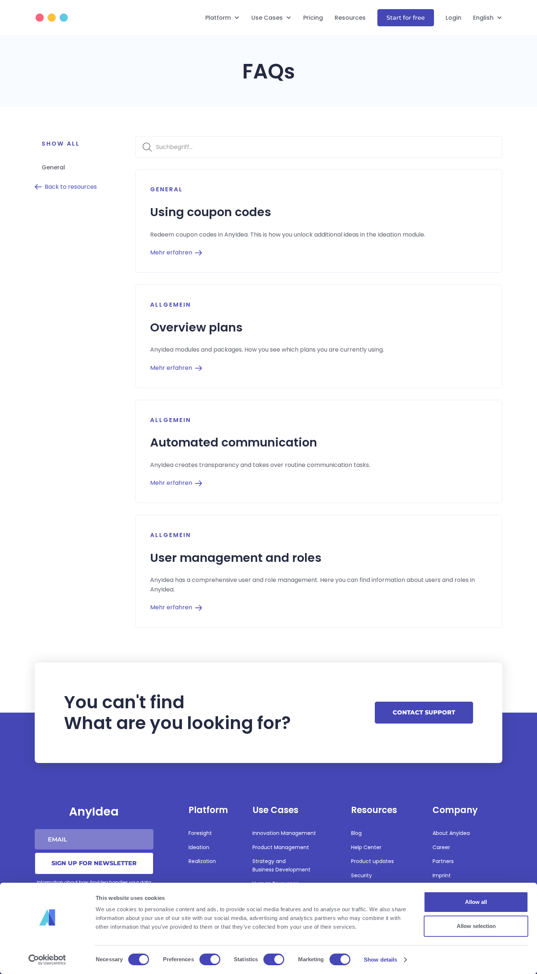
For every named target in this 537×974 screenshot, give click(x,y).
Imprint (442, 875)
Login (453, 18)
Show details (380, 959)
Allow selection (476, 926)
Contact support (424, 712)
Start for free (405, 17)
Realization (202, 861)
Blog (356, 833)
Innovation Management (284, 833)
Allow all (476, 902)
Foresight (200, 833)
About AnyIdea (451, 833)
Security (361, 875)
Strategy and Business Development (281, 865)
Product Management (280, 847)
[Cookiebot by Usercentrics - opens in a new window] (47, 959)
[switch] (209, 959)
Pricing (313, 18)
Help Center (366, 847)
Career (441, 847)
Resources (350, 18)
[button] (222, 18)
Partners (443, 861)
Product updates (372, 861)
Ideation (198, 847)
